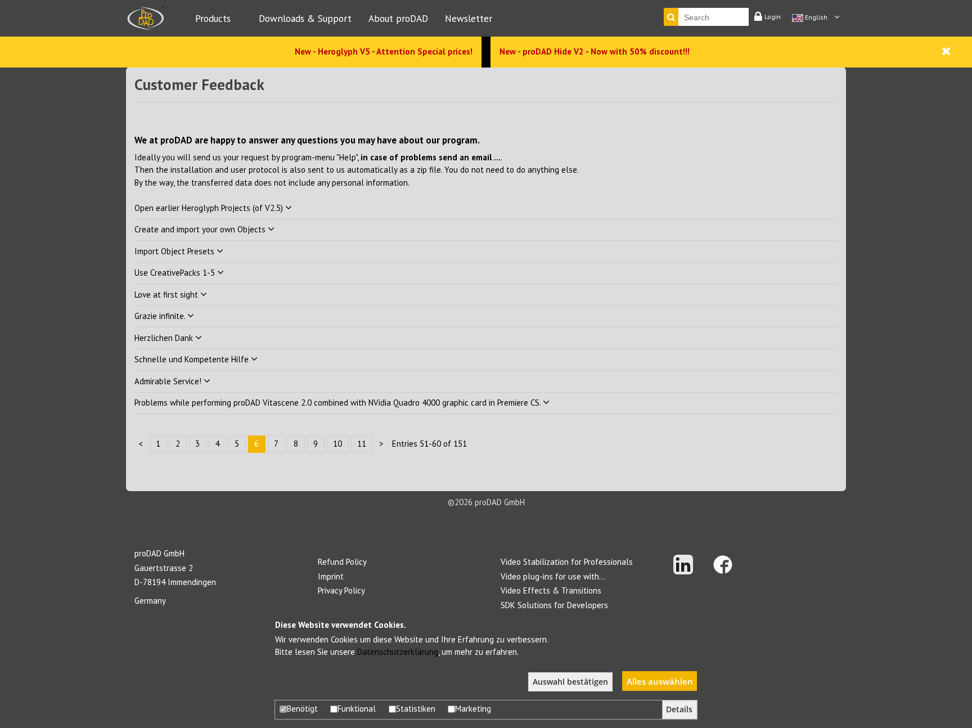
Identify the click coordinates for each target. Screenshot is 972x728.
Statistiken (415, 708)
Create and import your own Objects (201, 229)
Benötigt (302, 708)
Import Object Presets (175, 251)
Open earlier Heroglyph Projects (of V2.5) (209, 208)
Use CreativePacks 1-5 (175, 272)
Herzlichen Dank (164, 337)
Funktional (357, 708)
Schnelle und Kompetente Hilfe (192, 359)
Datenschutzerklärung (397, 651)
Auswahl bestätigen (570, 682)
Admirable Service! (169, 381)
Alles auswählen (660, 681)
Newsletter (468, 18)
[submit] (671, 17)
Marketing (473, 708)
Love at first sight (167, 294)
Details (679, 709)
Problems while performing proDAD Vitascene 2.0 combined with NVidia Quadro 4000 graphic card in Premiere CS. (338, 402)
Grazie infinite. (160, 316)
